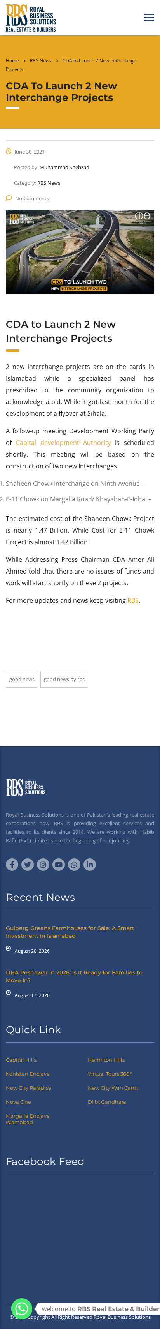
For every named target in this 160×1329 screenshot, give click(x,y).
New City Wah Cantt (113, 1088)
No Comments (32, 198)
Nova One (18, 1102)
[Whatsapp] (21, 1308)
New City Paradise (28, 1088)
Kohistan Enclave (28, 1074)
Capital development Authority (63, 442)
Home (12, 60)
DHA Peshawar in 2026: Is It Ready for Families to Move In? (74, 976)
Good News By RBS (64, 679)
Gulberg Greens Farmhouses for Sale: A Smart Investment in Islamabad (70, 932)
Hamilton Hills (106, 1060)
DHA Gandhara (107, 1102)
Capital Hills (21, 1060)
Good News (22, 679)
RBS (133, 600)
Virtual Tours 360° (110, 1074)
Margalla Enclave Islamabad (28, 1119)
